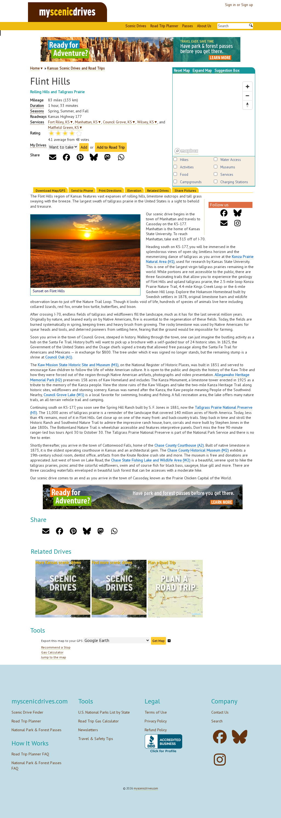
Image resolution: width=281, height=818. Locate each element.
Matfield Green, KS (65, 127)
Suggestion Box (227, 70)
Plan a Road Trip (162, 562)
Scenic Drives (135, 25)
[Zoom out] (247, 95)
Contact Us (220, 712)
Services (226, 174)
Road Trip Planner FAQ (30, 754)
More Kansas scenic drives (58, 562)
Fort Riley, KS (60, 121)
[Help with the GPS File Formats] (169, 641)
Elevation (134, 190)
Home (35, 68)
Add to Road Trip (111, 147)
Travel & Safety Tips (95, 738)
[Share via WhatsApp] (121, 157)
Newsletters (88, 729)
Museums (227, 167)
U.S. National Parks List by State (104, 712)
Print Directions (110, 190)
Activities (187, 167)
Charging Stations (234, 181)
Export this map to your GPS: (62, 641)
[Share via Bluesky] (93, 157)
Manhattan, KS (88, 121)
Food (184, 174)
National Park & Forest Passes (36, 729)
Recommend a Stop (56, 647)
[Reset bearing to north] (247, 104)
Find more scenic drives (112, 562)
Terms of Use (156, 712)
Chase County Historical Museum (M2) (198, 450)
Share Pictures (185, 190)
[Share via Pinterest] (80, 157)
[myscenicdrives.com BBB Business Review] (163, 743)
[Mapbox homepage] (186, 151)
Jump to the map (53, 657)
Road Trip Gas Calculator (98, 721)
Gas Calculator (52, 652)
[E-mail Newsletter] (224, 223)
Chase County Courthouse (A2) (179, 445)
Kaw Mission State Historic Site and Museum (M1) (78, 364)
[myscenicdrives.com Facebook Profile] (221, 736)
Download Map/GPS (50, 190)
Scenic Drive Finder (27, 712)
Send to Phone (82, 190)
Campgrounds (191, 181)
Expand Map (202, 70)
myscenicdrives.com (146, 788)
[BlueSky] (237, 213)
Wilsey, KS (147, 121)
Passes (187, 25)
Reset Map (182, 70)
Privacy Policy (156, 721)
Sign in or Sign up (239, 4)
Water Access (230, 159)
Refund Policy (156, 729)
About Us (204, 25)
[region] (214, 115)
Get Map (158, 641)
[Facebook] (224, 213)
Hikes (184, 159)
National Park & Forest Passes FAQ (36, 765)
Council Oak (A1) (58, 357)
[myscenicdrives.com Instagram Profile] (221, 759)
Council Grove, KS (119, 121)
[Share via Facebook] (66, 157)
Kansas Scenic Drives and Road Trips (76, 68)
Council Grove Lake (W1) (64, 394)
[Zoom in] (247, 86)
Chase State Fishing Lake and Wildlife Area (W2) (150, 460)
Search (217, 721)
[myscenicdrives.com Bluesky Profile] (241, 736)
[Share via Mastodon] (107, 157)
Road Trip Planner (164, 25)
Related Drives (158, 190)
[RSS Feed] (237, 223)
